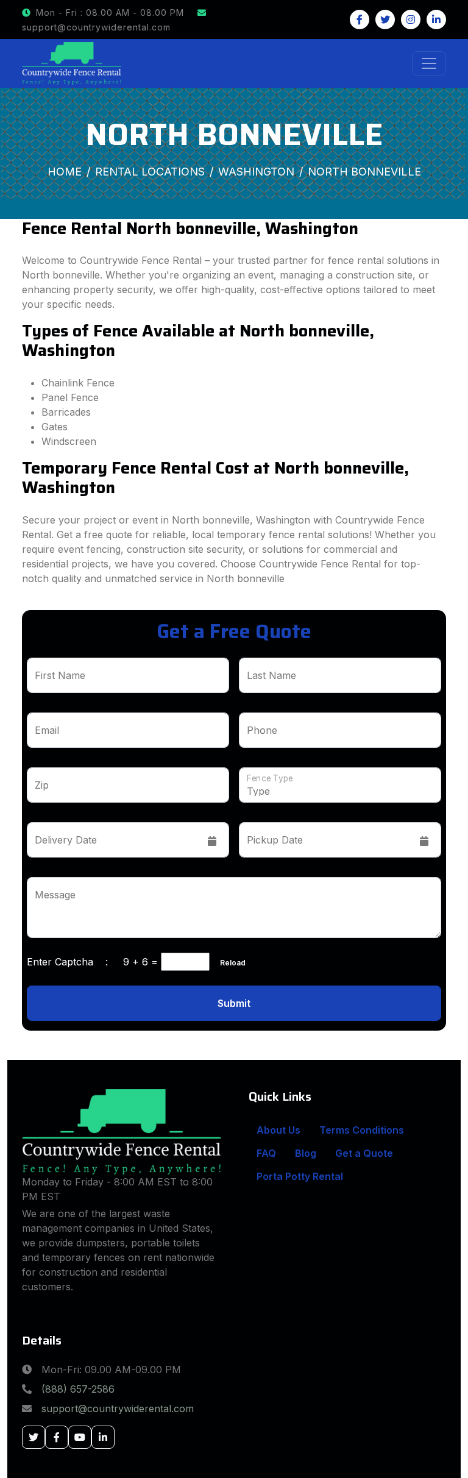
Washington (256, 171)
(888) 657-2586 (78, 1389)
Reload (229, 962)
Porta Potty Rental (300, 1176)
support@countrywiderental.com (117, 1408)
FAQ (266, 1153)
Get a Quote (364, 1153)
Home (65, 171)
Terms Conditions (361, 1130)
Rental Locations (150, 171)
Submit (234, 1003)
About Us (278, 1130)
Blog (305, 1153)
